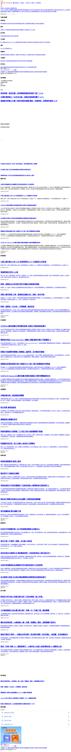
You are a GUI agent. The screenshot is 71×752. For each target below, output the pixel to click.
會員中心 (3, 8)
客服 (9, 71)
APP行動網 (29, 67)
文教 (55, 9)
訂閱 (15, 70)
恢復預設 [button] (3, 82)
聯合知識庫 (3, 67)
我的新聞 (38, 2)
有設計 (22, 2)
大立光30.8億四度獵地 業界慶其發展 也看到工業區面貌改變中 (19, 205)
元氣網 (28, 42)
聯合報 (3, 2)
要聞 (19, 9)
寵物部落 (36, 42)
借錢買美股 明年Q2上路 (9, 272)
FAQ (6, 71)
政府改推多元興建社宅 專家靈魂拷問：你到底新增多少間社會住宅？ (26, 553)
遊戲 (33, 11)
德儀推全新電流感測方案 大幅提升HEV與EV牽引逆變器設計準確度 (20, 231)
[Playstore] (7, 68)
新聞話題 (41, 23)
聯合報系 (31, 71)
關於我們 (34, 67)
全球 (29, 9)
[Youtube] (5, 68)
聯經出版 (38, 54)
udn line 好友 (32, 29)
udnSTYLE (11, 42)
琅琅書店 (7, 54)
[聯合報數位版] (1, 4)
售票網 (14, 60)
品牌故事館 (29, 60)
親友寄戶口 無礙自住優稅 (10, 473)
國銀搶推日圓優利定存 (9, 419)
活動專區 (21, 29)
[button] (35, 5)
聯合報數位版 (19, 23)
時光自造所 (23, 60)
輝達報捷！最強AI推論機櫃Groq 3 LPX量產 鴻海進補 (16, 692)
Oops (65, 9)
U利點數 (7, 29)
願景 (33, 2)
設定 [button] (2, 84)
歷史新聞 (16, 29)
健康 (49, 9)
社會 (31, 9)
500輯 (12, 11)
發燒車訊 (24, 42)
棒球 (28, 11)
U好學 (52, 11)
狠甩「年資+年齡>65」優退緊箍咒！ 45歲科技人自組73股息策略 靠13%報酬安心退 (31, 646)
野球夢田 (7, 48)
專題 (35, 11)
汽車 (25, 11)
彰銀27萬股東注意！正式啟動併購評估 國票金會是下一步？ (18, 704)
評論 (57, 9)
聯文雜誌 (43, 54)
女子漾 (40, 11)
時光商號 (18, 60)
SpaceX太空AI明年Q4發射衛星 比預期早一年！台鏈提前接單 (18, 698)
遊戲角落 (19, 42)
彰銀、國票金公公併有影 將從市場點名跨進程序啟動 (20, 284)
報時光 (6, 11)
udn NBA (3, 48)
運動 (26, 9)
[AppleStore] (8, 68)
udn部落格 (28, 54)
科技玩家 (41, 42)
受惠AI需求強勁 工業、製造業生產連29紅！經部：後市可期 (22, 294)
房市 (41, 9)
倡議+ (9, 11)
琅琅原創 (12, 54)
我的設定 (7, 8)
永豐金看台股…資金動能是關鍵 (12, 395)
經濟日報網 (3, 36)
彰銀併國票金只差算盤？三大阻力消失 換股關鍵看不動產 (22, 431)
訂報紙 (35, 71)
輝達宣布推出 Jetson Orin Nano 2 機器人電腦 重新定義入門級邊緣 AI (26, 340)
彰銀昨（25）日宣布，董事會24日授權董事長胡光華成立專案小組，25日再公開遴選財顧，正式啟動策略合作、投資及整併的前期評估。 (34, 287)
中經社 (11, 36)
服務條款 (17, 71)
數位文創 (3, 60)
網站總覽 (44, 71)
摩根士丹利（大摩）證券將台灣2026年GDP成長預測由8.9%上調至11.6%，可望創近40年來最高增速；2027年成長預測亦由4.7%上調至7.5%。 (35, 265)
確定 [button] (6, 82)
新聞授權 (12, 71)
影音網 (49, 11)
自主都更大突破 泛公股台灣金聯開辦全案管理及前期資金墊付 (18, 218)
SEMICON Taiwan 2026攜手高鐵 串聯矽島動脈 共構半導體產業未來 (20, 242)
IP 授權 (7, 60)
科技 (62, 9)
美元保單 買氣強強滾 (8, 407)
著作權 (21, 71)
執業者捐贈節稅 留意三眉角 (11, 461)
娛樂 (24, 9)
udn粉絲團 (26, 29)
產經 (36, 9)
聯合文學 (34, 54)
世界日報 (37, 23)
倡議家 (32, 23)
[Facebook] (1, 68)
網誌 (38, 11)
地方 (34, 9)
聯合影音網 (15, 67)
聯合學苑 (20, 67)
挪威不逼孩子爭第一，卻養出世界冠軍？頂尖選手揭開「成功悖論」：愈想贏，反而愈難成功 (34, 634)
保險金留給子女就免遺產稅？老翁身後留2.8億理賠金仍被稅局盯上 (25, 485)
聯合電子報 (9, 67)
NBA (20, 11)
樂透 (15, 36)
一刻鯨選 (17, 54)
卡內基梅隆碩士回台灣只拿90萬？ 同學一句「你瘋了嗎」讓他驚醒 (25, 610)
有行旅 (28, 2)
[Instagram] (3, 68)
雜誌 (3, 11)
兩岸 (60, 9)
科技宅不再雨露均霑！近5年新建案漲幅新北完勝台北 (20, 529)
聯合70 (24, 23)
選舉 (21, 9)
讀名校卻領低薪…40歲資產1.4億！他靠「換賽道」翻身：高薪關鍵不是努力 (28, 622)
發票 (17, 36)
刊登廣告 (3, 71)
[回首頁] (2, 1)
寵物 (46, 9)
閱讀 (67, 9)
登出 (16, 8)
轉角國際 (16, 11)
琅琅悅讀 (3, 54)
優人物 (7, 42)
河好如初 (16, 2)
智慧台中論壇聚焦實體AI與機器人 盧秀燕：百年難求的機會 (22, 352)
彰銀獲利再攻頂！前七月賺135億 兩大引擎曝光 (18, 443)
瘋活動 (10, 60)
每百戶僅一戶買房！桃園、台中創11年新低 (16, 541)
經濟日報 (10, 2)
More (2, 252)
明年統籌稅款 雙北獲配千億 (11, 511)
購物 (55, 11)
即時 (7, 9)
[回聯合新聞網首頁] (1, 1)
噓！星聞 (3, 42)
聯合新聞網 (3, 23)
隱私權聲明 (26, 71)
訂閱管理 (12, 8)
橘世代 (52, 9)
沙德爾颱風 (11, 9)
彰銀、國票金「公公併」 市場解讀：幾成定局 (17, 306)
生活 (44, 9)
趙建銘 (16, 9)
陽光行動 (45, 11)
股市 (39, 9)
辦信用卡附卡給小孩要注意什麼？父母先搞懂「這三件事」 (22, 597)
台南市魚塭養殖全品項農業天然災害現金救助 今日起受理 (17, 184)
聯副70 (24, 54)
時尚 (23, 11)
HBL (30, 11)
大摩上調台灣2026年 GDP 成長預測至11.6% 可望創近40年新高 (19, 195)
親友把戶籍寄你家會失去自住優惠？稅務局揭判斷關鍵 (20, 499)
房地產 (8, 36)
